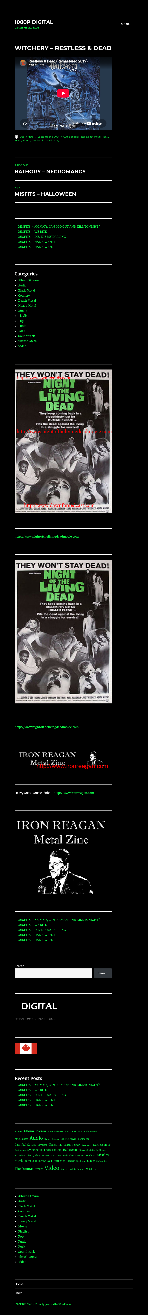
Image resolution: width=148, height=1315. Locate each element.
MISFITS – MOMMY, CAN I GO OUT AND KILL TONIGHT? (59, 226)
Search (19, 966)
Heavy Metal (27, 305)
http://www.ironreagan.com (74, 793)
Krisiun (57, 1155)
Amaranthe (70, 1132)
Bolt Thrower (68, 1138)
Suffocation (101, 1161)
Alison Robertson (55, 1132)
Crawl (77, 1145)
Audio (66, 136)
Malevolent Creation (73, 1155)
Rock (21, 331)
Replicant (81, 1161)
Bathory (55, 1139)
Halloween (70, 1149)
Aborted (18, 1132)
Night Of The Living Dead (38, 1161)
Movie (22, 310)
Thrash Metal (28, 341)
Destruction (20, 1150)
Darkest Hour (101, 1144)
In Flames (101, 1150)
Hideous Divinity (87, 1150)
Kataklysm (20, 1155)
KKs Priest (47, 1156)
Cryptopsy (87, 1145)
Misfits (103, 1155)
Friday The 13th (52, 1149)
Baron (47, 1139)
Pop (21, 321)
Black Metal (78, 136)
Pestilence (59, 1160)
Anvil (79, 1132)
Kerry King (34, 1155)
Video (25, 140)
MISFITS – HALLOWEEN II (37, 242)
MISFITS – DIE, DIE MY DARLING (42, 236)
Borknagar (83, 1139)
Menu (126, 24)
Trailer (39, 1169)
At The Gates (21, 1139)
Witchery (54, 140)
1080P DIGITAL (34, 22)
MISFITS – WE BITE (32, 231)
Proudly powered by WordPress (53, 1304)
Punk (22, 326)
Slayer (91, 1160)
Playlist (23, 316)
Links (18, 1293)
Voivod (64, 1169)
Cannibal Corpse (25, 1144)
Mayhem (90, 1155)
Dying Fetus (34, 1149)
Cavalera (42, 1145)
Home (19, 1284)
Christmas (55, 1144)
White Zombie (77, 1169)
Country (24, 295)
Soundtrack (26, 336)
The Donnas (24, 1169)
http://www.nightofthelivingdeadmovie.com (47, 536)
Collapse (68, 1145)
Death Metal (27, 136)
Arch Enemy (90, 1131)
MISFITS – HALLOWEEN (35, 247)
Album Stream (28, 280)
